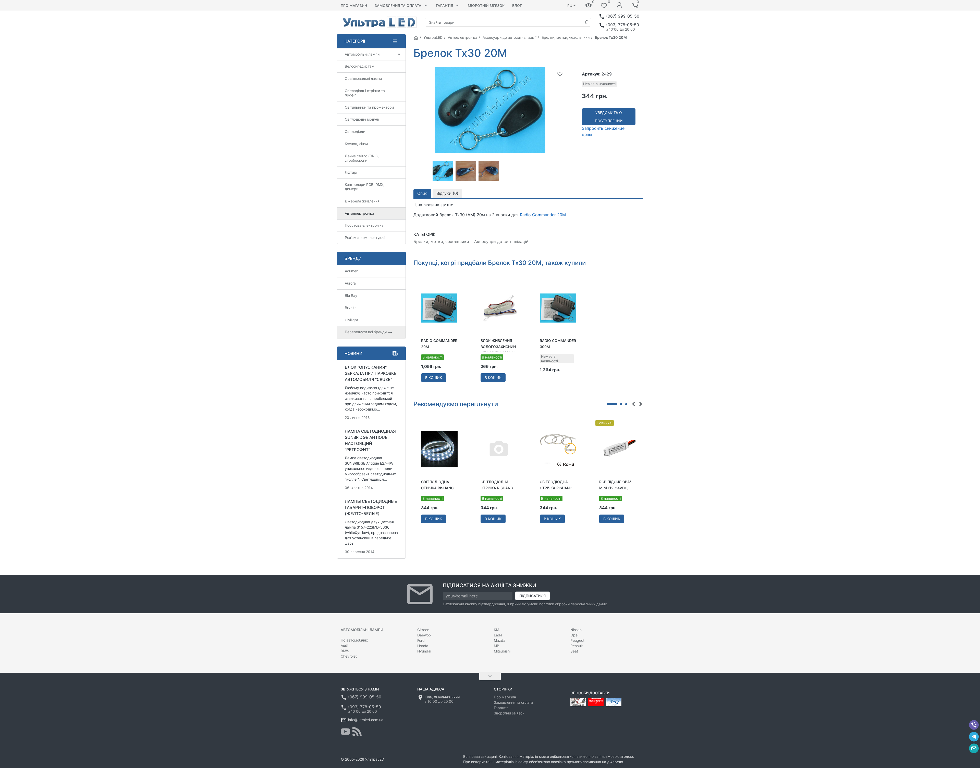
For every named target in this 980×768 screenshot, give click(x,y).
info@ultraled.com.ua (365, 720)
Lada (498, 635)
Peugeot (577, 640)
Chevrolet (349, 656)
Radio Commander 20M (543, 214)
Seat (574, 651)
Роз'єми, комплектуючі (365, 237)
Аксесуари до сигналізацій (501, 241)
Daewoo (424, 635)
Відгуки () (447, 193)
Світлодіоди (355, 131)
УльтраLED (433, 37)
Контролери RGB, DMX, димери (364, 186)
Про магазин (354, 5)
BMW (345, 651)
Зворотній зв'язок (486, 5)
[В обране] (560, 74)
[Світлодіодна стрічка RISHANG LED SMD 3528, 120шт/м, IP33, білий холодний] (439, 448)
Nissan (576, 630)
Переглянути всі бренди (366, 332)
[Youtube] (345, 731)
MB (496, 646)
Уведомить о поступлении (609, 116)
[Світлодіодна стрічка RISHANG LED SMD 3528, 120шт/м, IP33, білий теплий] (558, 448)
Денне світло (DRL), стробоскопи (362, 158)
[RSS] (357, 731)
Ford (421, 640)
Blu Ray (351, 295)
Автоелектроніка (462, 37)
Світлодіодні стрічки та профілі (365, 92)
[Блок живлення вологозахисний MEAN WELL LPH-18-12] (499, 307)
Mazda (499, 640)
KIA (496, 630)
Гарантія (444, 5)
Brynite (351, 307)
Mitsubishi (502, 651)
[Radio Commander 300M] (558, 307)
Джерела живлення (362, 201)
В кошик (433, 377)
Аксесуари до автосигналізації (509, 37)
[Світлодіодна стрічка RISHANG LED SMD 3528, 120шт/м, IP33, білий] (499, 448)
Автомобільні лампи (362, 54)
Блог (517, 5)
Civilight (351, 320)
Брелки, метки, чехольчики (566, 37)
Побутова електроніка (364, 225)
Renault (576, 646)
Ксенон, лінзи (356, 144)
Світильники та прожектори (369, 107)
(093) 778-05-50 (622, 24)
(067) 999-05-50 (622, 16)
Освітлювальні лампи (363, 78)
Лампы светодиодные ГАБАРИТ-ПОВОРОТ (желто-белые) (371, 507)
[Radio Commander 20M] (439, 307)
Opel (574, 635)
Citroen (423, 630)
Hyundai (424, 651)
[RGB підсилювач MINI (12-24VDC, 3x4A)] (617, 448)
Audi (344, 645)
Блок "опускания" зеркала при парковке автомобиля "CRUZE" (371, 373)
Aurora (350, 283)
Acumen (351, 271)
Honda (422, 646)
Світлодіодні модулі (362, 119)
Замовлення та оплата (398, 5)
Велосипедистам (359, 66)
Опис (422, 193)
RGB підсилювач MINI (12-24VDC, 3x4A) (615, 488)
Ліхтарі (351, 172)
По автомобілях (354, 640)
